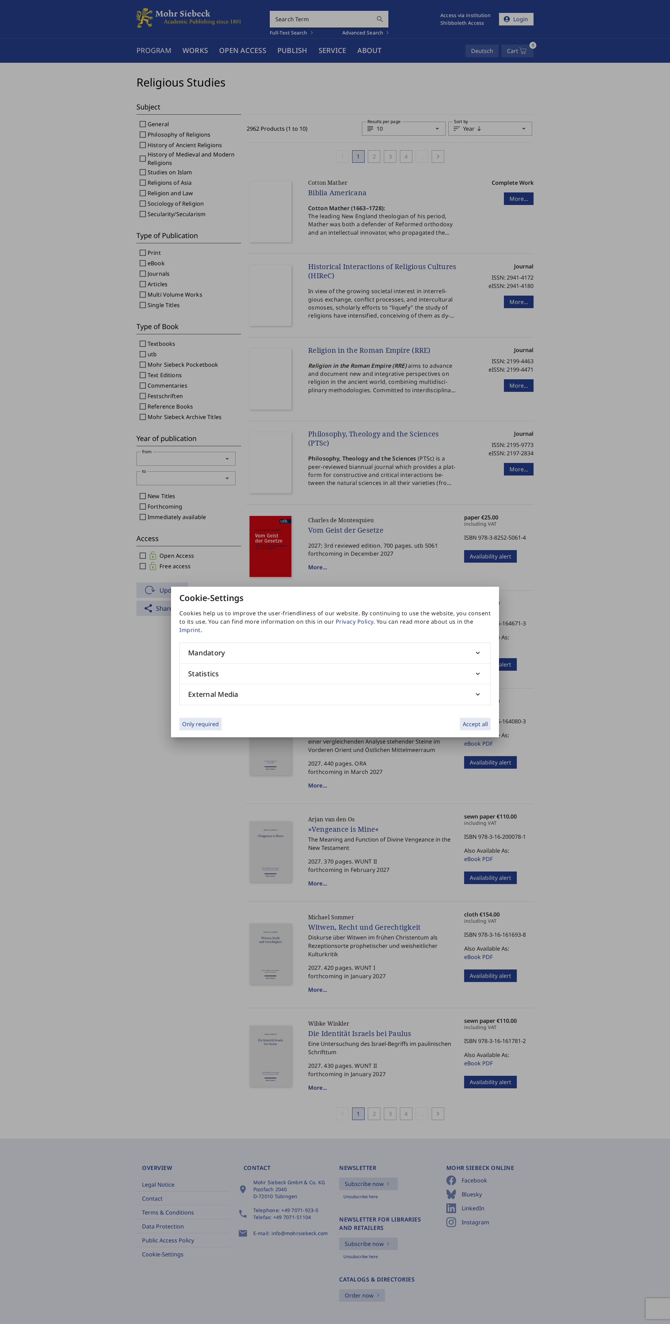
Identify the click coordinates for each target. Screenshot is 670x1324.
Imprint (190, 630)
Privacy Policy (354, 621)
